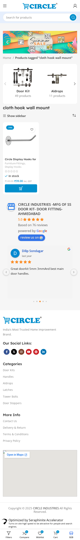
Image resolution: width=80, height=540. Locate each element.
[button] (7, 42)
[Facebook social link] (7, 352)
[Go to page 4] (37, 301)
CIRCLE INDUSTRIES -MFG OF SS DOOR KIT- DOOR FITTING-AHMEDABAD (44, 209)
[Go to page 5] (40, 301)
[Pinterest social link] (36, 352)
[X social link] (14, 352)
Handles (8, 376)
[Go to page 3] (33, 301)
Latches (8, 390)
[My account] (75, 6)
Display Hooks (13, 166)
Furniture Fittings (15, 163)
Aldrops (8, 383)
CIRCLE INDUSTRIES (46, 508)
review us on (29, 237)
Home (7, 58)
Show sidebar (16, 116)
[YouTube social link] (29, 352)
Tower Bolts (10, 396)
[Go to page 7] (46, 301)
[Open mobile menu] (5, 6)
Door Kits (9, 370)
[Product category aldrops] (57, 84)
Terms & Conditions (16, 434)
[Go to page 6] (43, 301)
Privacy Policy (11, 441)
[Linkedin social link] (43, 352)
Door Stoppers (12, 403)
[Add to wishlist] (31, 129)
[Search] (73, 17)
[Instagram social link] (21, 352)
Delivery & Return (14, 427)
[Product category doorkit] (23, 84)
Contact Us (10, 421)
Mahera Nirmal (33, 251)
